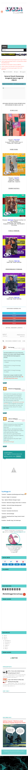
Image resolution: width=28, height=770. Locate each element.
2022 (5, 635)
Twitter (14, 313)
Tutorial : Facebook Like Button (10, 510)
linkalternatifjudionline (14, 388)
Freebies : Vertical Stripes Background (11, 505)
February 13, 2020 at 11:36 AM (19, 348)
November (7, 642)
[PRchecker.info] (15, 657)
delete (23, 349)
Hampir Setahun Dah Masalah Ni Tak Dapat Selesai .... (13, 66)
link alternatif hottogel (9, 441)
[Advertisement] (14, 29)
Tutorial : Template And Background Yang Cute (14, 494)
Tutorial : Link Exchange (8, 513)
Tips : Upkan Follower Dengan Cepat (11, 500)
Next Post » (22, 336)
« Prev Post (5, 336)
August (6, 645)
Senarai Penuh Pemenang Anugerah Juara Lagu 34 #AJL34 (13, 59)
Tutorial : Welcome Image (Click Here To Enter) (14, 502)
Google (14, 318)
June (6, 647)
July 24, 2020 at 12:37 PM (20, 389)
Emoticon (18, 456)
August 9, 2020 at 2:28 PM (20, 419)
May (6, 648)
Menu (4, 46)
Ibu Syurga (11, 347)
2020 (5, 638)
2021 (5, 637)
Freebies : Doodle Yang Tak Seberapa (11, 520)
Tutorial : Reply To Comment (9, 497)
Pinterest (14, 323)
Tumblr (14, 320)
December (7, 640)
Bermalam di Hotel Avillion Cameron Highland (11, 64)
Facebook (14, 315)
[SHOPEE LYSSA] (2, 11)
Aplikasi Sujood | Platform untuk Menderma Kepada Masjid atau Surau (14, 721)
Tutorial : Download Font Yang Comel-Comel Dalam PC (13, 517)
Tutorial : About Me (7, 508)
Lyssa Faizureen (16, 753)
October (7, 643)
